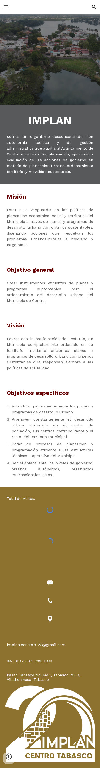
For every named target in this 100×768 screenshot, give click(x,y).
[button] (6, 6)
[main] (50, 120)
